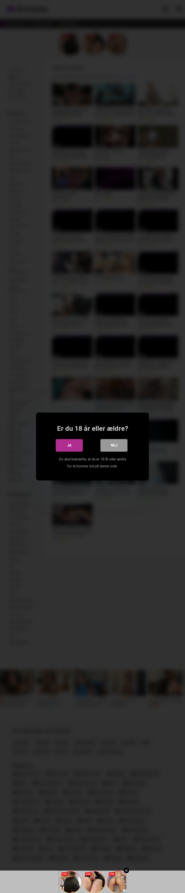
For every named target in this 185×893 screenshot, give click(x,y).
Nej (114, 445)
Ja (69, 445)
